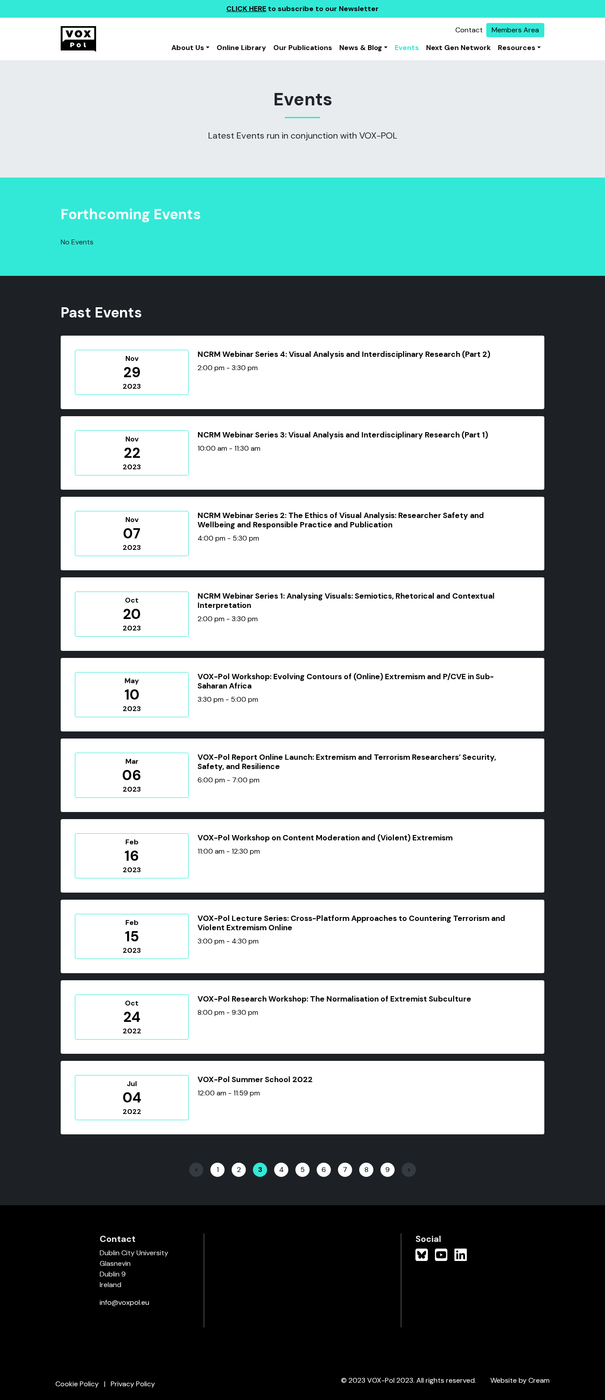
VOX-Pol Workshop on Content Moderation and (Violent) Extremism (325, 838)
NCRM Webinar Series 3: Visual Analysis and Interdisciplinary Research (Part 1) (343, 435)
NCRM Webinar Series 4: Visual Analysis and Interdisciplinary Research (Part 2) (344, 354)
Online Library (241, 47)
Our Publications (302, 47)
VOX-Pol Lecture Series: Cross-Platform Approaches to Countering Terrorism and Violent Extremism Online (351, 922)
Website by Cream (520, 1380)
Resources (516, 47)
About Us (187, 47)
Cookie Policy (77, 1383)
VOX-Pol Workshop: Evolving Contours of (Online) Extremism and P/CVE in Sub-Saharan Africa (346, 681)
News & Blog (360, 47)
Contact (469, 30)
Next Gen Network (458, 47)
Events (407, 47)
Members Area (515, 30)
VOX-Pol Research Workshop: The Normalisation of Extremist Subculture (334, 999)
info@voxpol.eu (124, 1302)
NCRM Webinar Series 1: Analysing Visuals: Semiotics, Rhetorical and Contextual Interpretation (346, 600)
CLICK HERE (246, 8)
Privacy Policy (133, 1383)
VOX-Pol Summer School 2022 (255, 1079)
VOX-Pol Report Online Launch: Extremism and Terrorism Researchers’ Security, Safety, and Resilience (347, 761)
